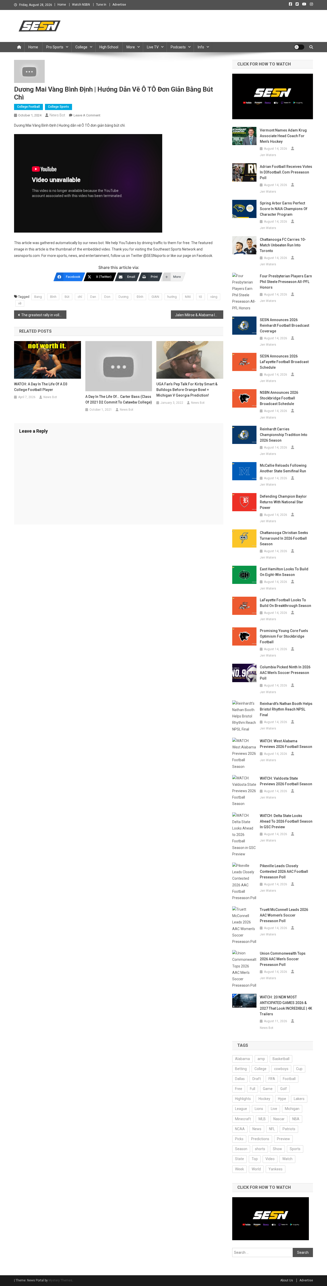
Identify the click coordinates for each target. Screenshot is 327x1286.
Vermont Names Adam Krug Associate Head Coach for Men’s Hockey (283, 136)
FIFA (271, 1079)
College (81, 47)
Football (289, 1079)
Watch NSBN (81, 4)
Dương (124, 297)
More (130, 47)
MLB (262, 1119)
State (239, 1159)
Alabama (242, 1059)
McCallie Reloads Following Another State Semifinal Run (283, 468)
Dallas (240, 1079)
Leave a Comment (87, 115)
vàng (213, 297)
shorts (260, 1149)
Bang (38, 297)
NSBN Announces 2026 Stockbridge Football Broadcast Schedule (279, 398)
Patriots (289, 1129)
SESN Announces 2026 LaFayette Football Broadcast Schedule (284, 361)
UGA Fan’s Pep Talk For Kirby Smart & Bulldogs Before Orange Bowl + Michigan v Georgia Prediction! (186, 389)
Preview (283, 1139)
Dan (93, 297)
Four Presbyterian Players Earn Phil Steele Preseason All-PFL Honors (286, 281)
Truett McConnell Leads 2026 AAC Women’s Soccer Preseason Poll (284, 915)
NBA (295, 1119)
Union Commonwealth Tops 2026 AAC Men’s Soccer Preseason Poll (283, 959)
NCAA (240, 1129)
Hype (282, 1099)
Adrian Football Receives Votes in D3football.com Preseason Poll (286, 172)
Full (252, 1089)
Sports (295, 1149)
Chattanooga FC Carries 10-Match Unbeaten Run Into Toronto (283, 245)
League (241, 1109)
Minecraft (243, 1119)
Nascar (279, 1119)
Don (107, 297)
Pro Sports (54, 47)
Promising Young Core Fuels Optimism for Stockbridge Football (284, 636)
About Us (286, 1280)
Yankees (275, 1169)
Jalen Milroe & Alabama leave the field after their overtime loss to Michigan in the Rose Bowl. (199, 315)
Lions (259, 1109)
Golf (283, 1089)
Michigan (292, 1109)
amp (261, 1059)
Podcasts (178, 47)
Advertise (119, 4)
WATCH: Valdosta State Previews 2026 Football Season (286, 781)
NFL (272, 1129)
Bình (53, 297)
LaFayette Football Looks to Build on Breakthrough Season (285, 603)
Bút (67, 297)
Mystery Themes (60, 1280)
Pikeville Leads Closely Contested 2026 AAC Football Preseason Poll (284, 871)
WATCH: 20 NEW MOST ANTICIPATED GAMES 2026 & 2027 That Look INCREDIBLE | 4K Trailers (286, 1005)
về (19, 303)
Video (270, 1159)
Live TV (153, 47)
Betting (241, 1069)
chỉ (80, 297)
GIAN (155, 297)
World (256, 1169)
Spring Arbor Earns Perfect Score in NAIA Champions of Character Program (283, 208)
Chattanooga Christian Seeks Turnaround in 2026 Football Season (284, 538)
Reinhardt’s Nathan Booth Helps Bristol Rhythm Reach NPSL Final (286, 709)
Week (239, 1169)
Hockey (264, 1099)
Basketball (281, 1059)
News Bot (57, 115)
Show (277, 1149)
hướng (172, 297)
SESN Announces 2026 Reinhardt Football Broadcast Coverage (284, 325)
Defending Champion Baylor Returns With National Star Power (283, 502)
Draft (256, 1079)
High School (108, 47)
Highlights (243, 1099)
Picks (239, 1139)
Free (238, 1089)
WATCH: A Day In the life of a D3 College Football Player (40, 387)
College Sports (58, 106)
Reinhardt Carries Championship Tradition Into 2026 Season (283, 434)
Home (61, 4)
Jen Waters (268, 155)
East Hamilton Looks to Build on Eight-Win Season (284, 572)
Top (255, 1159)
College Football (28, 106)
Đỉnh (140, 297)
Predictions (260, 1139)
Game (268, 1089)
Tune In (101, 4)
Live (274, 1109)
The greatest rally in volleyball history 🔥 (43, 315)
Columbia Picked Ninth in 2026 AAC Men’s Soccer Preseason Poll (285, 672)
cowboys (281, 1069)
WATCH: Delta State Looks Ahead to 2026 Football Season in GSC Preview (286, 821)
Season (241, 1149)
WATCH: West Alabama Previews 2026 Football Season (286, 744)
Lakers (299, 1099)
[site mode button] (299, 47)
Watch (287, 1159)
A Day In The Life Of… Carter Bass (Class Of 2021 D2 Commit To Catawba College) (118, 399)
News (256, 1129)
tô (200, 297)
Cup (299, 1069)
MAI (188, 297)
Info (201, 47)
